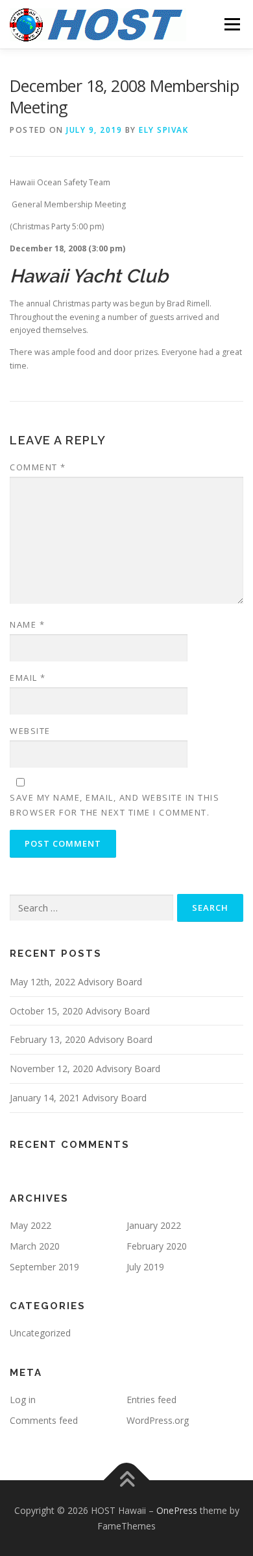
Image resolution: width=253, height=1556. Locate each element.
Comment (38, 467)
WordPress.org (157, 1420)
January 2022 (153, 1225)
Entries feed (151, 1399)
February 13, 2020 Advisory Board (81, 1039)
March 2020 (35, 1246)
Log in (23, 1399)
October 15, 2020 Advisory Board (80, 1011)
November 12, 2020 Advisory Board (85, 1068)
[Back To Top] (127, 1480)
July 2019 (145, 1267)
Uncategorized (40, 1333)
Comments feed (44, 1420)
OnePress (176, 1510)
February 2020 (156, 1246)
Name (27, 624)
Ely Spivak (163, 129)
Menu (231, 24)
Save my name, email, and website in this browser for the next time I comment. (114, 805)
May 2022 (30, 1225)
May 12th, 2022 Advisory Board (76, 982)
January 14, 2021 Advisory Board (78, 1098)
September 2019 (44, 1267)
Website (30, 731)
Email (28, 677)
